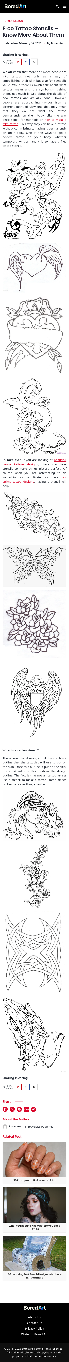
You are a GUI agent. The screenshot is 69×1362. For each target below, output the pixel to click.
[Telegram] (33, 1109)
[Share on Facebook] (26, 62)
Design (18, 21)
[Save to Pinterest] (18, 62)
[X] (12, 1109)
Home (7, 21)
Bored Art (57, 43)
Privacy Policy (34, 1328)
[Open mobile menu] (64, 6)
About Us (34, 1317)
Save (27, 1109)
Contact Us (34, 1323)
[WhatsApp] (19, 1109)
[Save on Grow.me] (42, 62)
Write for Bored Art (34, 1334)
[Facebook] (5, 1109)
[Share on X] (34, 62)
